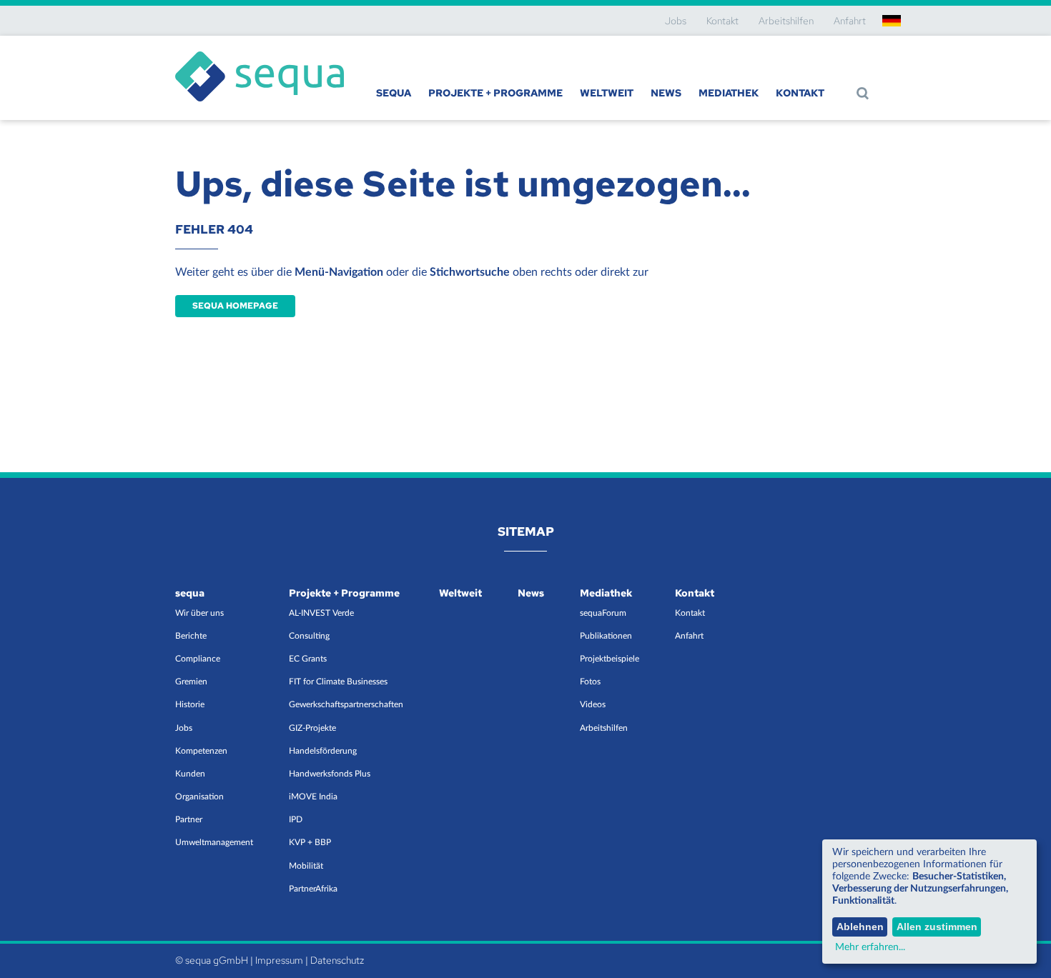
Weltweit (606, 92)
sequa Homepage (235, 305)
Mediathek (729, 92)
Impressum (279, 960)
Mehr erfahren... (870, 947)
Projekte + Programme (495, 92)
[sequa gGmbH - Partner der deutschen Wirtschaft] (259, 51)
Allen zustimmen (937, 926)
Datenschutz (337, 960)
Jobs (675, 20)
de (891, 20)
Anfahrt (850, 20)
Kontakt (722, 20)
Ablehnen (860, 926)
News (666, 92)
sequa (393, 92)
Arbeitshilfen (786, 20)
